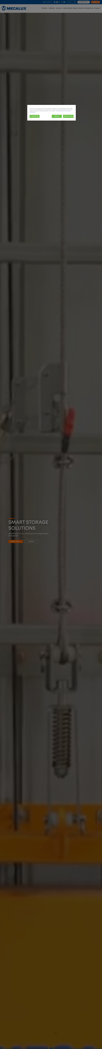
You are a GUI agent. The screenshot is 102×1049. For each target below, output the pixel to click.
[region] (51, 113)
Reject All (57, 116)
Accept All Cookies (68, 116)
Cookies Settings (35, 116)
